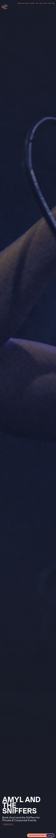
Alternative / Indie (8, 824)
